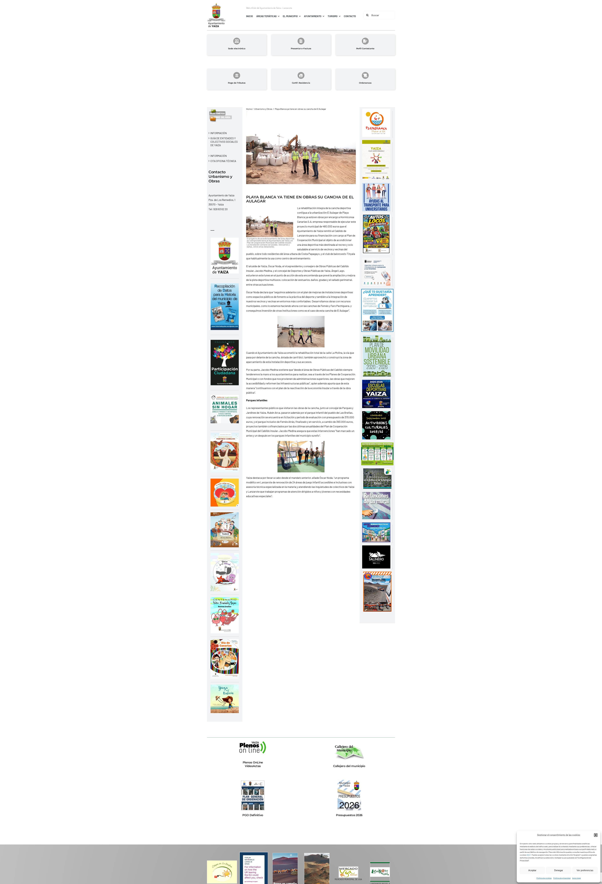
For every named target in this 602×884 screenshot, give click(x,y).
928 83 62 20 (220, 209)
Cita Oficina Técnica (223, 160)
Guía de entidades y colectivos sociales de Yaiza (224, 142)
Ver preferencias (585, 870)
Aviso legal (576, 878)
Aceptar (532, 870)
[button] (595, 835)
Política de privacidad (562, 878)
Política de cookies (544, 878)
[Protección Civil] (377, 573)
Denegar (558, 870)
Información (218, 133)
